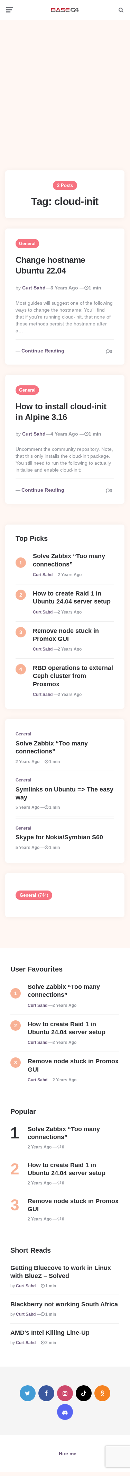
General (27, 243)
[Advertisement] (65, 90)
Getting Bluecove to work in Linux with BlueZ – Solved (60, 1271)
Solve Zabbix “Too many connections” (69, 560)
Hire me (67, 1453)
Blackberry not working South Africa (64, 1304)
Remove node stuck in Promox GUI (66, 634)
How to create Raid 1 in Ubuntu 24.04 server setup (72, 597)
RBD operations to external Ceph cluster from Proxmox (73, 676)
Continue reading (42, 351)
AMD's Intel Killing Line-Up (50, 1332)
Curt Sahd (34, 287)
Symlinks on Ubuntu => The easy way (64, 793)
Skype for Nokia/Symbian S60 (59, 837)
